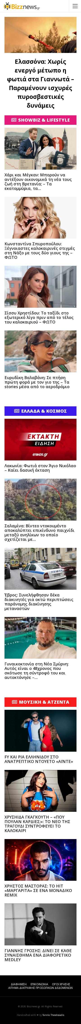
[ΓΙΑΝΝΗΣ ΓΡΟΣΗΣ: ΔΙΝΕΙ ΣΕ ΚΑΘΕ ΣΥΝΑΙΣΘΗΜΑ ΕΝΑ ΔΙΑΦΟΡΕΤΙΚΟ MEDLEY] (40, 924)
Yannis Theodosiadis (53, 1015)
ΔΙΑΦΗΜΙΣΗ (19, 984)
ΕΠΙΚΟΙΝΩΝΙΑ (39, 984)
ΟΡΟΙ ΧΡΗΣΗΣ (61, 984)
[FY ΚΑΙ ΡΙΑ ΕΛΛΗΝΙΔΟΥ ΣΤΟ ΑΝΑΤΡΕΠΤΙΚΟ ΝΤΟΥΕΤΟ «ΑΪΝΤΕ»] (40, 731)
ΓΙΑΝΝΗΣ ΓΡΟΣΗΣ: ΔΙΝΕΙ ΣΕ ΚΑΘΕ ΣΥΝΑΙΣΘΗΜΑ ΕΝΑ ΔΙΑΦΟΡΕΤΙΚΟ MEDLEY (38, 955)
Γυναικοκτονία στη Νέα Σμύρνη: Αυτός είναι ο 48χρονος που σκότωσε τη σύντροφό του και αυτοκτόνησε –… (36, 670)
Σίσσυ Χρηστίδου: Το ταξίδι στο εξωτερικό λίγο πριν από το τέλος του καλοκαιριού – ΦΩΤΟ (39, 317)
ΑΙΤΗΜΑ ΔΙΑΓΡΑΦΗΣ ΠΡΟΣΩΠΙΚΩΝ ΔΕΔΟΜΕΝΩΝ (40, 988)
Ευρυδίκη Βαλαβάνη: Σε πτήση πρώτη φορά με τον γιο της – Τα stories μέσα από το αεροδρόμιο (37, 382)
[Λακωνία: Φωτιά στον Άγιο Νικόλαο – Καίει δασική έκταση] (40, 440)
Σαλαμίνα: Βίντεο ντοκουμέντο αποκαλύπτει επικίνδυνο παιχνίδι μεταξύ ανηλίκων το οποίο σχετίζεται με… (39, 532)
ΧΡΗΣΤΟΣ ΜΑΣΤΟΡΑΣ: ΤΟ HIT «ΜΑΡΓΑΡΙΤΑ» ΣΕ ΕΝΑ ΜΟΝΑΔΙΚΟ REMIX (38, 890)
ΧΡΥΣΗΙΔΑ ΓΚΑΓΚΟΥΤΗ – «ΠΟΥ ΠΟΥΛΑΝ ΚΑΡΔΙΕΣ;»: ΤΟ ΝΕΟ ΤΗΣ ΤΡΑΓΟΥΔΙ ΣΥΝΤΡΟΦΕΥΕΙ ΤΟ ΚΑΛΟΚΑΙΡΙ (37, 823)
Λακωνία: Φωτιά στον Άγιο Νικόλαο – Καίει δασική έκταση (40, 468)
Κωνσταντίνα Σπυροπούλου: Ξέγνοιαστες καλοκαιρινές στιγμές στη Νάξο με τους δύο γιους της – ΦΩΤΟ (39, 250)
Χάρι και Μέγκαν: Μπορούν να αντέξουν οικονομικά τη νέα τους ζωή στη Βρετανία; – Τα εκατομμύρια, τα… (38, 181)
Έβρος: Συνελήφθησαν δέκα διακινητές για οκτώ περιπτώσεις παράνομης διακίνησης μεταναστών (38, 601)
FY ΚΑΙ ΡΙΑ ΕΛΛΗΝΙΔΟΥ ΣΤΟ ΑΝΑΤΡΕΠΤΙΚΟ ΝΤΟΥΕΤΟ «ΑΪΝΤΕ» (38, 759)
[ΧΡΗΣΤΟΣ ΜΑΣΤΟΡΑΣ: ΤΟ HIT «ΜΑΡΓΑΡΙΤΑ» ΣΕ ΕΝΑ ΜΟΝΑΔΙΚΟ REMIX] (40, 860)
